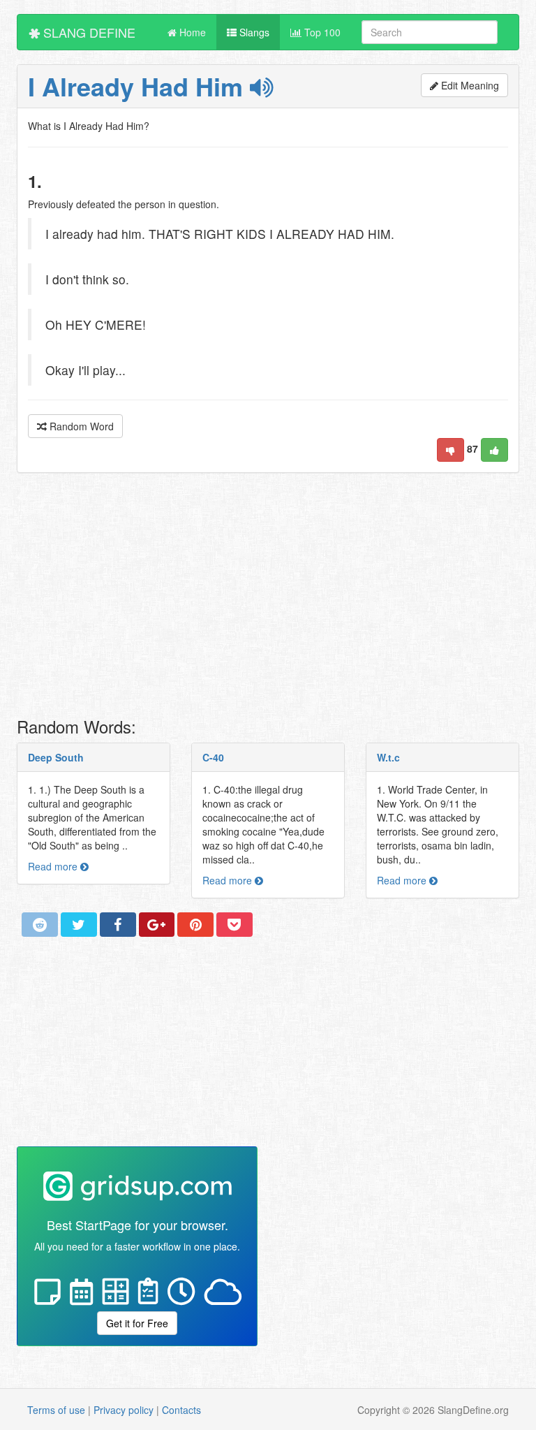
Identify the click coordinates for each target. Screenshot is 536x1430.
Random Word (80, 426)
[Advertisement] (268, 598)
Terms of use (56, 1410)
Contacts (181, 1410)
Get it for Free (137, 1323)
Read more (54, 866)
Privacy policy (124, 1410)
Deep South (56, 757)
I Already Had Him (139, 86)
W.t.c (388, 757)
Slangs (253, 32)
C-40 (213, 757)
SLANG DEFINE (87, 32)
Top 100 (321, 32)
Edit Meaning (468, 85)
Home (191, 32)
